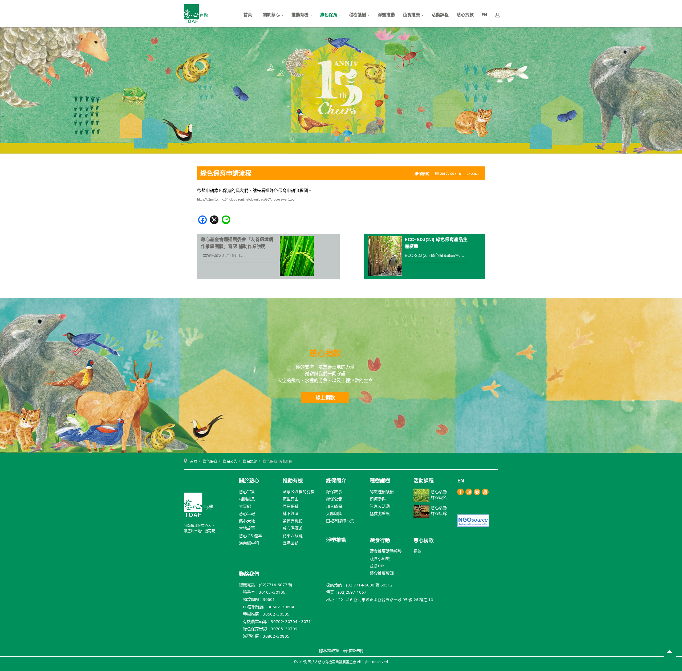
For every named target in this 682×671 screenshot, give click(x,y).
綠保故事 (334, 491)
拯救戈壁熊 (380, 513)
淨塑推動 (386, 15)
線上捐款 (325, 397)
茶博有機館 (293, 521)
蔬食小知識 (380, 558)
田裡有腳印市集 (340, 521)
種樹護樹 (358, 15)
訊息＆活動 (380, 506)
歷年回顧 (291, 542)
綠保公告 (229, 461)
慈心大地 (247, 521)
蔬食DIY (377, 565)
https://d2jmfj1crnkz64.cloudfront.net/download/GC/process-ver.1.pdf (246, 199)
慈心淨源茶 (293, 528)
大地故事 (247, 528)
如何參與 (378, 498)
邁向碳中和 (249, 542)
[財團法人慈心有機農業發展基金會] (196, 13)
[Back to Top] (670, 652)
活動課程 (440, 15)
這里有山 (291, 498)
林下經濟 (291, 513)
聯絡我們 (249, 573)
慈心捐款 (465, 15)
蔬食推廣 (412, 15)
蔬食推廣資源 (382, 573)
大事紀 (245, 506)
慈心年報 (247, 513)
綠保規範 (249, 461)
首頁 (247, 15)
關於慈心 (272, 15)
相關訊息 (247, 498)
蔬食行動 (380, 540)
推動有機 (300, 15)
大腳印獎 (334, 513)
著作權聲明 (353, 650)
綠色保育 (329, 15)
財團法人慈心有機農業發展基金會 (198, 507)
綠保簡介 (336, 480)
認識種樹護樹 (382, 491)
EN (484, 15)
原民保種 (291, 506)
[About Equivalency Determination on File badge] (473, 519)
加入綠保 (334, 506)
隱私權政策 (329, 650)
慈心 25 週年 (250, 535)
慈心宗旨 (247, 491)
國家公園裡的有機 (299, 491)
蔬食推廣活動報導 (386, 551)
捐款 (417, 551)
